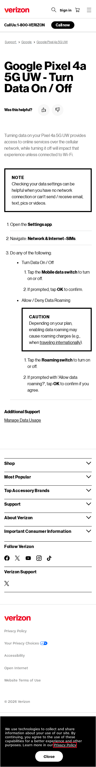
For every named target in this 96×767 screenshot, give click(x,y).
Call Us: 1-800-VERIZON (24, 25)
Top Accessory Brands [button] (26, 490)
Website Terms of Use (22, 680)
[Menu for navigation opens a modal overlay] (89, 10)
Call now (63, 25)
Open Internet (16, 668)
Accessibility (14, 656)
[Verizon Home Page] (16, 10)
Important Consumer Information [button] (37, 531)
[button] (44, 110)
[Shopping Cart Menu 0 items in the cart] (77, 10)
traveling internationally (60, 342)
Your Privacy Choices (22, 643)
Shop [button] (9, 463)
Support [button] (12, 503)
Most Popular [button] (17, 476)
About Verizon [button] (18, 517)
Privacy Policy (15, 631)
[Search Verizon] (54, 10)
